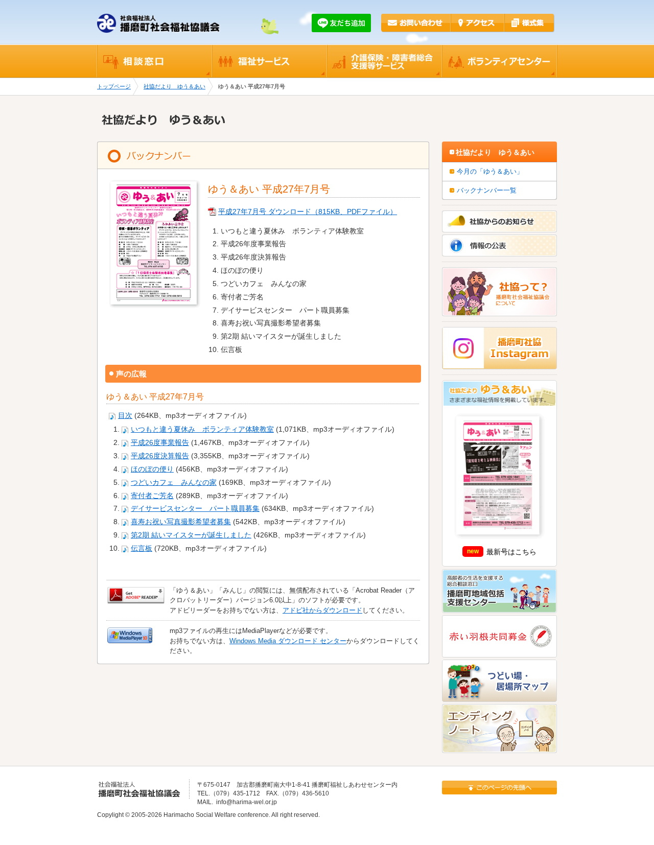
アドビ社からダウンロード (322, 610)
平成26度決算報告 (160, 456)
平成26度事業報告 (160, 443)
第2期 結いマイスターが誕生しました (191, 535)
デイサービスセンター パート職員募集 (195, 508)
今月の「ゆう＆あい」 (490, 171)
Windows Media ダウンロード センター (287, 641)
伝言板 (141, 548)
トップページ (114, 86)
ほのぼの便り (152, 469)
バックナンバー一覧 (487, 190)
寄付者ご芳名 (152, 496)
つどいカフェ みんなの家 (174, 482)
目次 (125, 415)
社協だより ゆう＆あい (174, 86)
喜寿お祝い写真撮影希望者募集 (181, 522)
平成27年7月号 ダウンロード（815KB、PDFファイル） (307, 212)
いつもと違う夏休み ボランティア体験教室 (202, 429)
